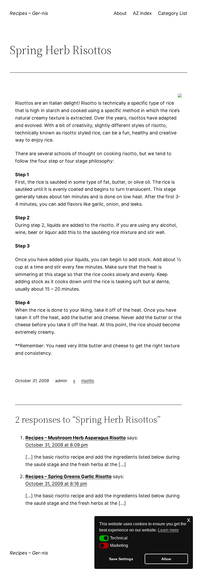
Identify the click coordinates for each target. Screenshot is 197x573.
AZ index (142, 13)
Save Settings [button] (121, 559)
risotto (87, 380)
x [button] (188, 519)
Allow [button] (166, 559)
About (120, 13)
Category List (172, 13)
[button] (104, 538)
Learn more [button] (168, 530)
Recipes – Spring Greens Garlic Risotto (68, 476)
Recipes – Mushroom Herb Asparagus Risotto (75, 437)
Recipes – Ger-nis (29, 13)
